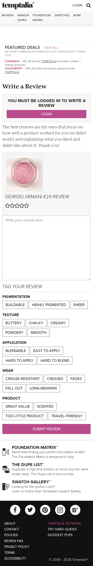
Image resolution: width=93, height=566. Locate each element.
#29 (47, 197)
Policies (11, 535)
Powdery (14, 332)
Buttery (13, 323)
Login (77, 5)
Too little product (24, 416)
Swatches (62, 15)
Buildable (15, 304)
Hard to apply (19, 360)
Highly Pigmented (49, 304)
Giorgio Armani (23, 197)
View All (51, 47)
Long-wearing (43, 388)
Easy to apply (46, 350)
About (10, 524)
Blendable (15, 350)
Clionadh (12, 61)
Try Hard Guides (62, 529)
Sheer (79, 304)
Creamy (58, 323)
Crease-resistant (22, 378)
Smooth (38, 332)
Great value (17, 406)
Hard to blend (55, 360)
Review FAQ (13, 541)
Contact (11, 529)
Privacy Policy (16, 547)
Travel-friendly (67, 416)
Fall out (13, 388)
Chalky (36, 323)
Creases (55, 378)
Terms (9, 553)
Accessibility (15, 558)
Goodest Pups (60, 535)
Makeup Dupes (23, 18)
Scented (45, 406)
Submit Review (47, 429)
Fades (76, 378)
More (77, 15)
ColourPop (13, 68)
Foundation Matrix (42, 18)
